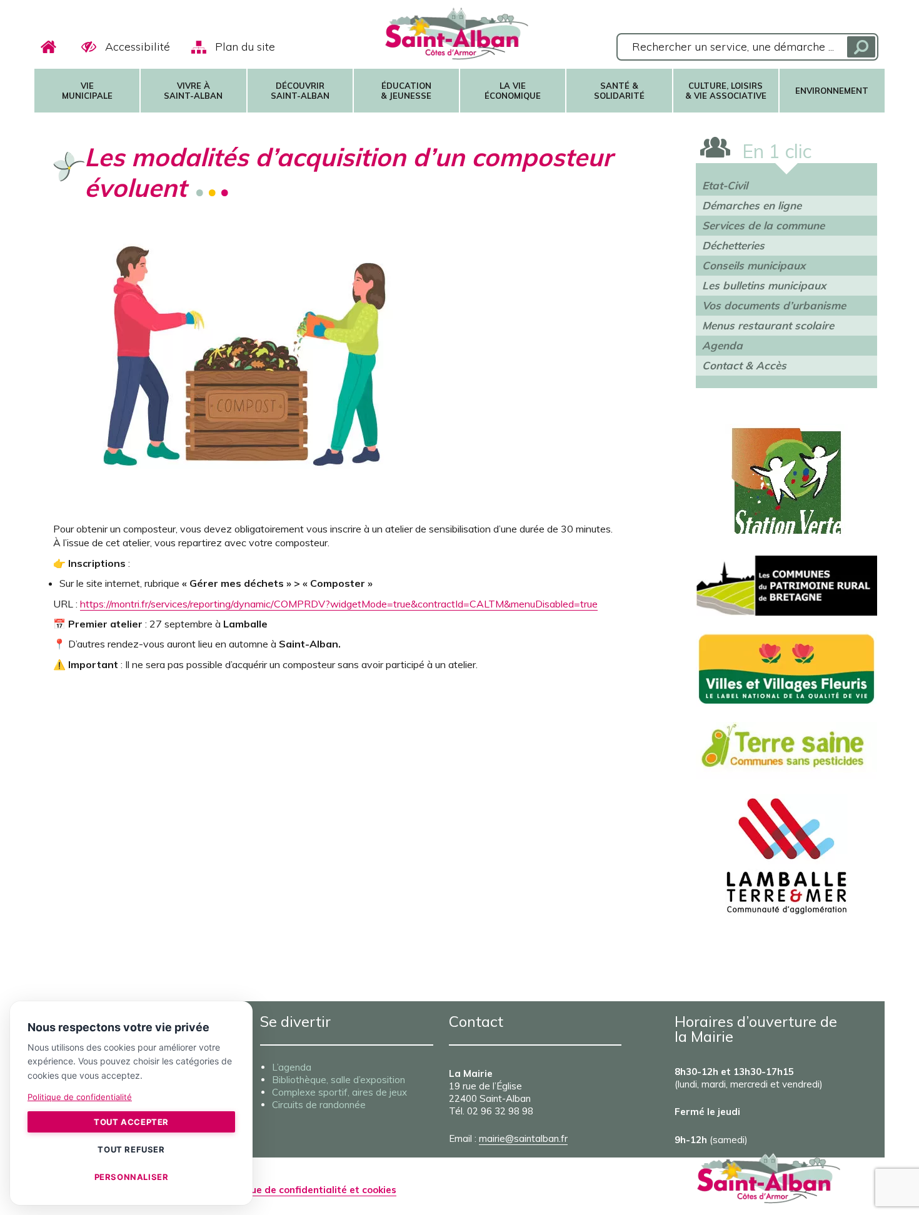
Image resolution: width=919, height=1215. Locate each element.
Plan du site (245, 46)
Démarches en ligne (751, 205)
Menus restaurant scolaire (768, 325)
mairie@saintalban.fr (523, 1138)
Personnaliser (131, 1177)
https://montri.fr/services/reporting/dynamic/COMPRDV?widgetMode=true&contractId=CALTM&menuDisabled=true (339, 604)
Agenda (722, 345)
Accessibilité (137, 46)
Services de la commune (763, 225)
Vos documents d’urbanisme (774, 305)
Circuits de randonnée (319, 1105)
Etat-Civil (725, 185)
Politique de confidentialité (80, 1097)
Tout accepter (131, 1122)
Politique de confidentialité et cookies (308, 1190)
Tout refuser (131, 1149)
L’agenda (291, 1067)
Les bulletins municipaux (764, 285)
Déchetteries (733, 245)
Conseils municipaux (753, 265)
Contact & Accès (744, 365)
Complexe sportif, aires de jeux (339, 1092)
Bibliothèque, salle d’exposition (338, 1080)
